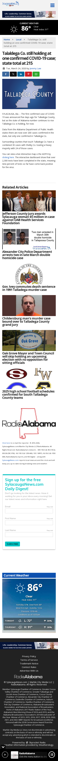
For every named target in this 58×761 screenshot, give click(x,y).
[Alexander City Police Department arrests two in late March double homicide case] (29, 238)
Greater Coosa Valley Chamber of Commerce (30, 690)
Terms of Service (29, 659)
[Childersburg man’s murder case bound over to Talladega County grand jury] (29, 305)
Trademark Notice (29, 663)
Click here (6, 443)
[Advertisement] (29, 14)
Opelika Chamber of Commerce (40, 702)
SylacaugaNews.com (10, 460)
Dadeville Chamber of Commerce (30, 699)
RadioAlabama (18, 684)
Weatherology (46, 744)
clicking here (8, 157)
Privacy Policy (29, 656)
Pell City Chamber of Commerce (18, 704)
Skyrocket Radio (37, 742)
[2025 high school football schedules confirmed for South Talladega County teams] (29, 378)
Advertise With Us (29, 670)
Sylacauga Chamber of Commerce (26, 689)
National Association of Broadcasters (36, 707)
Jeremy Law (35, 68)
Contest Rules (29, 667)
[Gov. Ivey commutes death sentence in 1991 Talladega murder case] (29, 273)
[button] (52, 5)
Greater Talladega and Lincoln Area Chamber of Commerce (29, 693)
